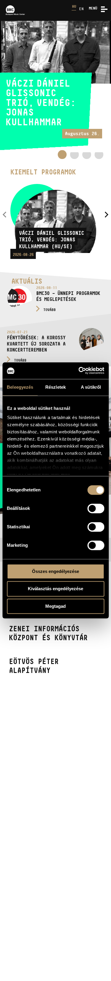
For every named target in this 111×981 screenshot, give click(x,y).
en (81, 9)
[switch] (95, 508)
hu (74, 6)
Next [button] (106, 214)
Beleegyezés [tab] (20, 387)
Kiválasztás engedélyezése (55, 588)
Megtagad (55, 606)
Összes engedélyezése (55, 571)
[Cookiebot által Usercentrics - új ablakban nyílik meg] (79, 370)
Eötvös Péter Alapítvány (34, 666)
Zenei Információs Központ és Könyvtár (48, 633)
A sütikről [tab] (91, 387)
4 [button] (98, 156)
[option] (55, 85)
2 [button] (74, 156)
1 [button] (62, 154)
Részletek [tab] (55, 387)
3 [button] (86, 156)
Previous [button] (4, 214)
